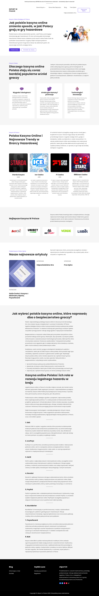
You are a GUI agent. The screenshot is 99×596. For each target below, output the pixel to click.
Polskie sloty (14, 50)
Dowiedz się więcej (28, 50)
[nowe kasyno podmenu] (45, 7)
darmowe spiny (84, 10)
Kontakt (11, 573)
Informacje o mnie (14, 571)
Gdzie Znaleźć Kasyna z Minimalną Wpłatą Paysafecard (18, 296)
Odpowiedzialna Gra (45, 265)
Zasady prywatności (40, 571)
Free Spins (68, 265)
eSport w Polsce (13, 10)
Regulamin (37, 573)
